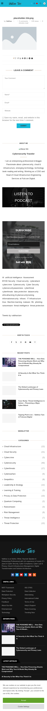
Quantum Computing (24, 501)
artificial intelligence (13, 277)
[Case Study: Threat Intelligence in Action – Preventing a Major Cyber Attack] (9, 404)
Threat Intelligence (24, 518)
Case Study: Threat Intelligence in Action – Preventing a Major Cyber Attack (31, 403)
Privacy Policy (7, 598)
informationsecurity (10, 299)
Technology (6, 612)
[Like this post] (15, 58)
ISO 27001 (28, 587)
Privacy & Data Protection (24, 496)
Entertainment (7, 609)
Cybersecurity (19, 285)
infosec (23, 299)
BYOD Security (8, 281)
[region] (23, 695)
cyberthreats (7, 292)
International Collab (32, 598)
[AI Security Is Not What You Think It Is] (9, 376)
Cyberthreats (24, 468)
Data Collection (30, 591)
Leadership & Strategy (24, 485)
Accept (23, 700)
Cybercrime (24, 457)
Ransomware (24, 507)
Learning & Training (24, 490)
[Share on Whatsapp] (27, 58)
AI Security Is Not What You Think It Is (31, 374)
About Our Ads (7, 605)
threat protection (37, 306)
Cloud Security (24, 452)
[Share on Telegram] (29, 58)
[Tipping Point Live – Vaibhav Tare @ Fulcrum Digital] (9, 418)
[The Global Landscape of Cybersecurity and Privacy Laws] (9, 390)
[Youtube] (37, 3)
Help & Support (30, 605)
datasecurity (33, 292)
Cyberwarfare (24, 474)
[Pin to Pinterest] (22, 58)
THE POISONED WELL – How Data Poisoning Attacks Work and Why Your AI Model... (29, 627)
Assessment (28, 277)
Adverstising (29, 595)
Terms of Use (29, 602)
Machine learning (14, 302)
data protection (20, 292)
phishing (38, 302)
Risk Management (24, 512)
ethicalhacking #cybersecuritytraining (18, 295)
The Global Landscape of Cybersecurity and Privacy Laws (30, 388)
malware (26, 302)
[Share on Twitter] (20, 58)
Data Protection (7, 591)
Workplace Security (9, 595)
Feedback (5, 602)
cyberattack (35, 281)
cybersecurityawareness (12, 288)
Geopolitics (24, 479)
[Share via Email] (32, 58)
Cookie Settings (23, 706)
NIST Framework (8, 587)
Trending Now (30, 612)
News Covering (30, 609)
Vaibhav (9, 21)
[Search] (40, 3)
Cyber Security (32, 285)
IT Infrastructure (34, 299)
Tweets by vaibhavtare (11, 315)
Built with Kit (23, 262)
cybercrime (7, 285)
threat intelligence (21, 306)
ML (32, 302)
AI (3, 277)
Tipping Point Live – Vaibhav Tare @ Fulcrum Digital (31, 416)
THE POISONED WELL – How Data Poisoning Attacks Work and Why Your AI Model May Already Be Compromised (31, 362)
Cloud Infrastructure (24, 446)
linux (4, 302)
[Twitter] (31, 3)
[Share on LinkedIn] (25, 58)
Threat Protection (24, 523)
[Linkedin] (34, 3)
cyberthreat (29, 288)
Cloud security (22, 281)
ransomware (7, 306)
